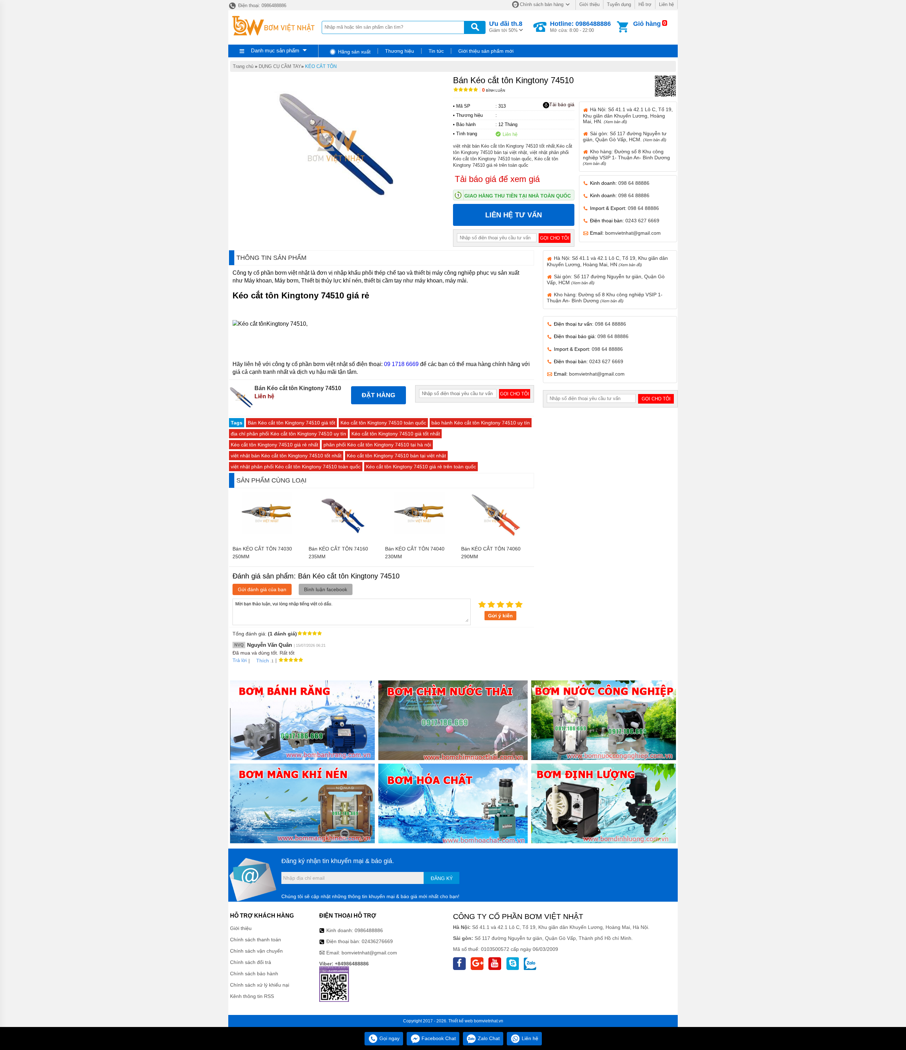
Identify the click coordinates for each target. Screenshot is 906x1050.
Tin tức (436, 51)
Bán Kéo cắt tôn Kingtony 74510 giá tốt (291, 423)
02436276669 (377, 941)
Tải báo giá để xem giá (497, 179)
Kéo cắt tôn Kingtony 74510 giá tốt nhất (395, 433)
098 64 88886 (633, 183)
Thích (262, 660)
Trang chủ (243, 66)
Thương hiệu (399, 51)
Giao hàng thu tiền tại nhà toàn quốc (517, 196)
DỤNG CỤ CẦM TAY (280, 66)
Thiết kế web (460, 1020)
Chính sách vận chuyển (256, 951)
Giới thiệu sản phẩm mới (486, 51)
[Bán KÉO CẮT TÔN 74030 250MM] (267, 539)
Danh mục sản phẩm (275, 50)
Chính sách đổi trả (250, 962)
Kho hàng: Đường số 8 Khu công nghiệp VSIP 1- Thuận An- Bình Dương (626, 157)
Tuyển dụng (619, 4)
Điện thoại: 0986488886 (261, 5)
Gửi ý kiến (500, 615)
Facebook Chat (438, 1038)
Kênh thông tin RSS (252, 996)
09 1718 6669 (401, 364)
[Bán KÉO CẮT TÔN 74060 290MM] (496, 539)
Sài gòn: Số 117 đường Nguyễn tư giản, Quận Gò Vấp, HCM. (624, 136)
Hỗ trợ (645, 4)
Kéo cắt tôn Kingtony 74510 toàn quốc (383, 423)
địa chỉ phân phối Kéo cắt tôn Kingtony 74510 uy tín (288, 433)
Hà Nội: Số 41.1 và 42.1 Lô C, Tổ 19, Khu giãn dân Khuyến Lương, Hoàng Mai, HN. (628, 115)
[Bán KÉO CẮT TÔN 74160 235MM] (343, 539)
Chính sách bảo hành (254, 973)
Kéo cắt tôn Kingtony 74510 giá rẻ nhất (274, 444)
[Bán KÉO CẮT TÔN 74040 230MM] (419, 539)
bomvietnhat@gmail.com (633, 233)
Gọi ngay (389, 1038)
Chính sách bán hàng (541, 4)
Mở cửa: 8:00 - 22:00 (580, 26)
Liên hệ (666, 4)
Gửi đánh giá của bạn (262, 589)
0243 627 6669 (642, 220)
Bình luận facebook (325, 589)
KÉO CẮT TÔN (321, 66)
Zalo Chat (488, 1038)
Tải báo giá (561, 104)
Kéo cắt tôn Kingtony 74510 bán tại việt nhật (396, 455)
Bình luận (493, 90)
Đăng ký (442, 878)
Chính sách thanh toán (255, 939)
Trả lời (240, 660)
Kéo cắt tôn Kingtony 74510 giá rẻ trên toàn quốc (421, 466)
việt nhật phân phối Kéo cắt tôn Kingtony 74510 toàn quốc (296, 466)
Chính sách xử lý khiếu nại (259, 985)
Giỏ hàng (647, 23)
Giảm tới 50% (505, 26)
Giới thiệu (589, 4)
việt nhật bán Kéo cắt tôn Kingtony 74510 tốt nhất (286, 455)
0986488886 (369, 930)
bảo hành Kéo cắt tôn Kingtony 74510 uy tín (480, 423)
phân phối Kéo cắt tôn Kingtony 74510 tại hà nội (377, 444)
